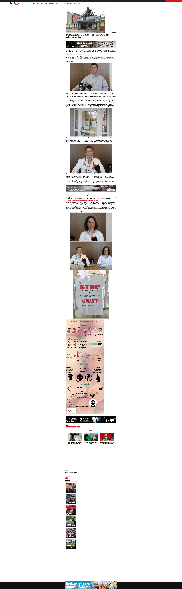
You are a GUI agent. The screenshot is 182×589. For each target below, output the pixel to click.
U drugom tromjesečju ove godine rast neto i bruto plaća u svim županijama (75, 443)
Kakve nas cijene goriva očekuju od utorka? (91, 443)
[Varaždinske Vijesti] (15, 3)
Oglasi (80, 3)
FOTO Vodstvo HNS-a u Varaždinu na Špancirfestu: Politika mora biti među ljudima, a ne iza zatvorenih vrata (70, 535)
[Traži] (156, 3)
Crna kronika (51, 3)
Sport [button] (45, 3)
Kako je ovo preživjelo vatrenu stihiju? (70, 503)
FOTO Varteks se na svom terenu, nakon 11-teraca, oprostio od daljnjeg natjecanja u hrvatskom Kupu (70, 546)
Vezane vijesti (91, 430)
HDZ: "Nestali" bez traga (70, 492)
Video (68, 3)
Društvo (57, 3)
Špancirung (63, 3)
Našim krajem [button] (39, 3)
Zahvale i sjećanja (73, 3)
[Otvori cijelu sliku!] (85, 19)
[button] (66, 438)
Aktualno (33, 3)
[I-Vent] (91, 419)
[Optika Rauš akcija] (91, 44)
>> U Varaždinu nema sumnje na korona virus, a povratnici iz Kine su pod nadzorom (82, 200)
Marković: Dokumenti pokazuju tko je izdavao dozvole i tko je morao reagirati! (69, 513)
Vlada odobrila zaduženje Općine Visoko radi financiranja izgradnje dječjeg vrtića (107, 443)
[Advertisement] (91, 453)
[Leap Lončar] (91, 188)
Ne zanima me (68, 476)
